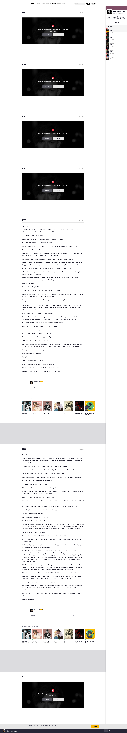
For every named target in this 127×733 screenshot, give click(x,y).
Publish (93, 3)
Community (53, 3)
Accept (95, 726)
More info (29, 726)
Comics (43, 3)
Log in (88, 3)
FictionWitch (37, 381)
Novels (47, 3)
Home (38, 3)
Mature (59, 3)
